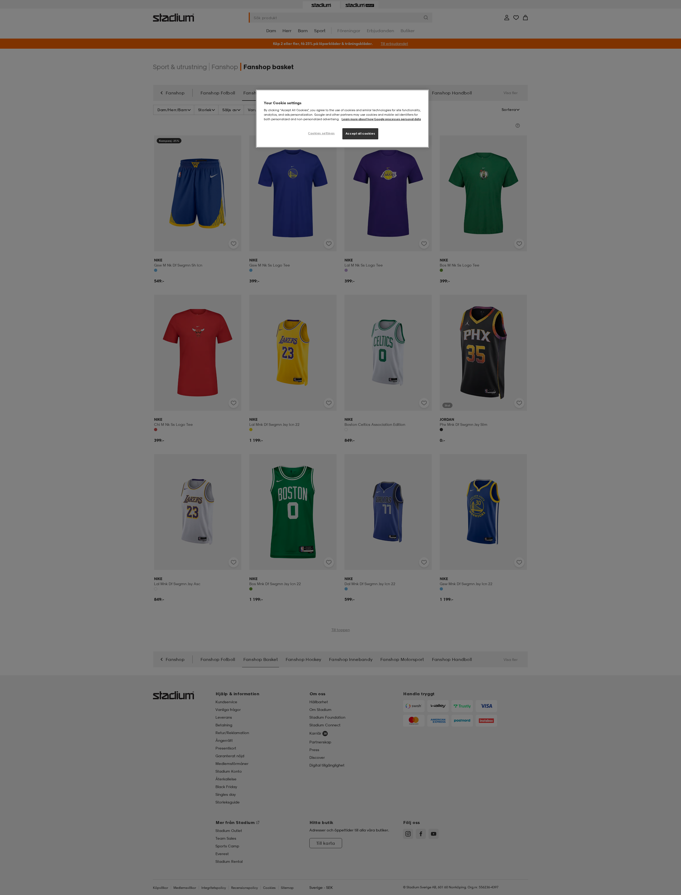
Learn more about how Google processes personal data (381, 119)
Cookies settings (321, 133)
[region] (342, 119)
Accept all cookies (360, 133)
